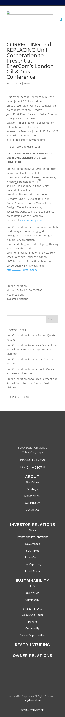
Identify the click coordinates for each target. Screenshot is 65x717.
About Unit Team (32, 614)
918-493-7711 (36, 467)
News (27, 83)
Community (32, 599)
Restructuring (32, 645)
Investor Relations (32, 524)
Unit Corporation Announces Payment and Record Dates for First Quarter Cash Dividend (32, 383)
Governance (32, 543)
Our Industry (32, 502)
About (32, 477)
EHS (32, 586)
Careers (32, 609)
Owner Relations (32, 655)
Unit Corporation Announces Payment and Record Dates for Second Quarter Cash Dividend (32, 349)
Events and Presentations (32, 537)
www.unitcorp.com (31, 220)
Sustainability (32, 580)
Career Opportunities (33, 635)
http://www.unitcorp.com (21, 270)
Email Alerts (32, 571)
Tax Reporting (32, 564)
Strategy (32, 489)
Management (32, 496)
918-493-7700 (35, 459)
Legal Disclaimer (32, 700)
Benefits (33, 621)
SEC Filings (32, 550)
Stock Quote (32, 557)
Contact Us (32, 509)
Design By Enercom (32, 710)
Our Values (32, 482)
